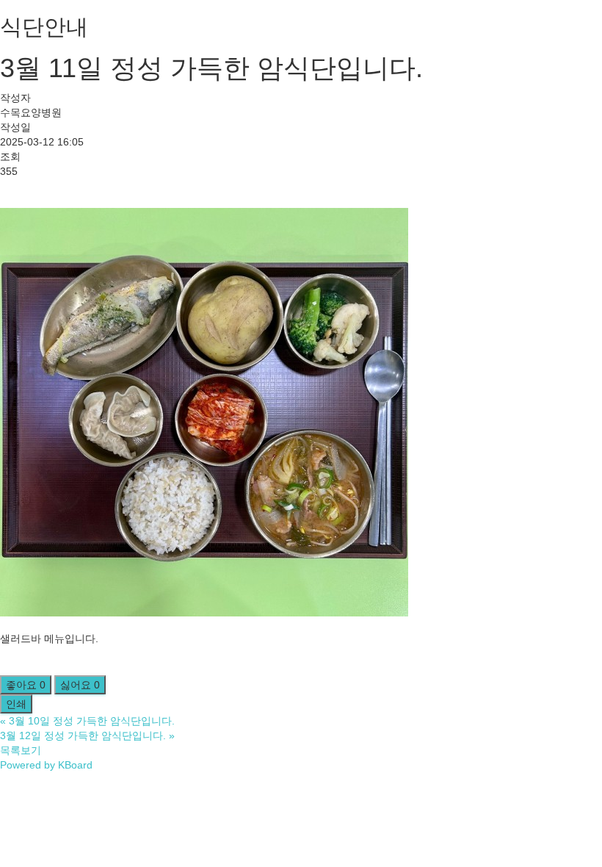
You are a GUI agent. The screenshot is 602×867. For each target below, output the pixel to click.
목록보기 (20, 750)
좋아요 (26, 685)
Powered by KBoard (46, 765)
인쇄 (16, 704)
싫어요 (80, 685)
